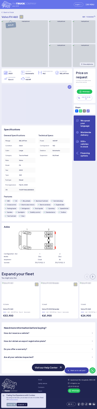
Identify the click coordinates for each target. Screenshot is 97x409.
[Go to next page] (92, 276)
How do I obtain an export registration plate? (25, 341)
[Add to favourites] (21, 17)
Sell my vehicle (42, 383)
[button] (90, 4)
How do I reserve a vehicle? (16, 333)
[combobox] (78, 4)
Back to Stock (9, 12)
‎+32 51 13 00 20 (73, 386)
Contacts (41, 387)
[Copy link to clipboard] (88, 110)
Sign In (40, 391)
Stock (40, 380)
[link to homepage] (9, 387)
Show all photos (88, 64)
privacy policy (13, 399)
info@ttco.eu (75, 383)
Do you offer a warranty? (15, 349)
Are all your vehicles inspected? (19, 357)
